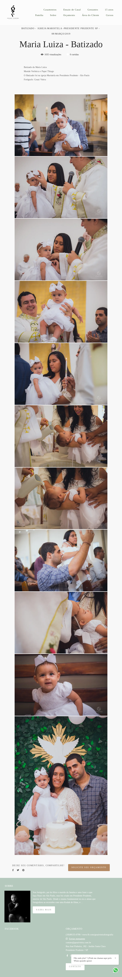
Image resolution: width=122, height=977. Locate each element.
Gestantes (93, 9)
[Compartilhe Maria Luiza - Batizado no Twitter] (18, 870)
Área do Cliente (90, 15)
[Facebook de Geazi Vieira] (67, 956)
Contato (75, 967)
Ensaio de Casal (72, 9)
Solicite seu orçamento (89, 867)
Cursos (109, 15)
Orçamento (69, 15)
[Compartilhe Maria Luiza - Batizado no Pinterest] (23, 870)
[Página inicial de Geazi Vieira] (15, 12)
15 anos (109, 9)
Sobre (53, 15)
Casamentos (50, 9)
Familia (39, 15)
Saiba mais (44, 910)
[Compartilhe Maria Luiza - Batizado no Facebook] (13, 870)
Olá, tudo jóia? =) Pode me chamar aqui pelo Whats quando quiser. (93, 959)
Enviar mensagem (77, 939)
